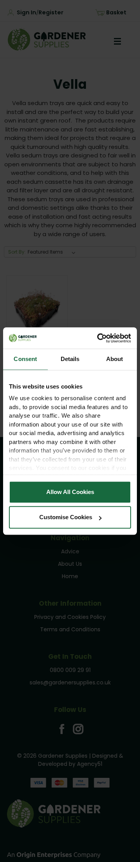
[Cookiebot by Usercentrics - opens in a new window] (98, 338)
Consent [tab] (25, 359)
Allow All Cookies (70, 492)
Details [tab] (70, 359)
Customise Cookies (65, 517)
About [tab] (114, 359)
